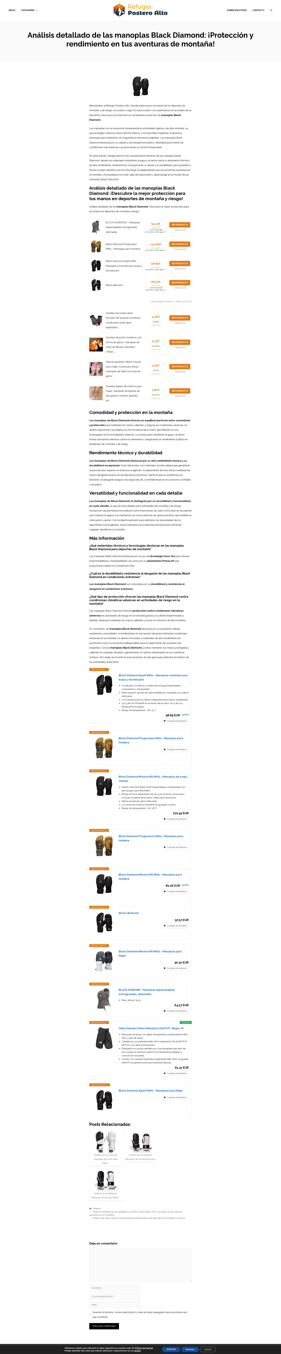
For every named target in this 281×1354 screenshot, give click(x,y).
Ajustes (207, 1349)
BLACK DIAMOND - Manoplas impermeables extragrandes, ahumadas (123, 227)
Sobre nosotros (237, 10)
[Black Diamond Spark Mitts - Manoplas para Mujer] (104, 1100)
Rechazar (190, 1349)
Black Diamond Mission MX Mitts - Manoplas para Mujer (150, 953)
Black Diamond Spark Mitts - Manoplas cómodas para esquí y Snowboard (124, 266)
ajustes (137, 1350)
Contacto (258, 10)
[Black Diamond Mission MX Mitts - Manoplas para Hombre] (104, 884)
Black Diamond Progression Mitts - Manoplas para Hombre (151, 740)
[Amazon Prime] (185, 715)
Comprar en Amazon (177, 721)
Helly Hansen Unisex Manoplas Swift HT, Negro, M (151, 1028)
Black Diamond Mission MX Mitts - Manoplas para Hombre (150, 876)
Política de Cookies (144, 1348)
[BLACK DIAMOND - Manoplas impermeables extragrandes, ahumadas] (104, 999)
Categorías (27, 10)
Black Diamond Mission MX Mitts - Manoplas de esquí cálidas (153, 778)
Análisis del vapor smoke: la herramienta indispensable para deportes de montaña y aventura (139, 1218)
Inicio (12, 10)
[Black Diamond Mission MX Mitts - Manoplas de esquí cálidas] (104, 786)
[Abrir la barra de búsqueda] (271, 10)
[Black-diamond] (104, 922)
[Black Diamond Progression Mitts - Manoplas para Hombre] (104, 748)
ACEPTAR (171, 1349)
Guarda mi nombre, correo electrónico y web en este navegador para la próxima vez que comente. (139, 1314)
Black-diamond (114, 285)
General (97, 1208)
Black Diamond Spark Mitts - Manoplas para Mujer (151, 1090)
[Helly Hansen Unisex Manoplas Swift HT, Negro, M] (104, 1038)
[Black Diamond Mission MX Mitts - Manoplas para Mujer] (104, 961)
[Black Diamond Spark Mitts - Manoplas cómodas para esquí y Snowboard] (104, 685)
